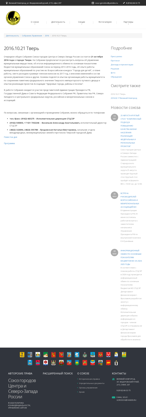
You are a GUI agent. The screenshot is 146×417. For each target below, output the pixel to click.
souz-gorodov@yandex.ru (106, 3)
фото (113, 72)
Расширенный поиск (58, 373)
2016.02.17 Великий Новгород (124, 98)
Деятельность (58, 22)
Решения (115, 68)
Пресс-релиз (116, 56)
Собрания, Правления (32, 35)
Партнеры (128, 22)
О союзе (35, 22)
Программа (9, 143)
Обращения (116, 77)
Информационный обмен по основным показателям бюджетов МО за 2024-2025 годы (131, 257)
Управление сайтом (17, 408)
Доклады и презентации (122, 64)
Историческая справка (89, 379)
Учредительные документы (92, 383)
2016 (47, 35)
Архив (82, 392)
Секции (81, 22)
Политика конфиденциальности (19, 404)
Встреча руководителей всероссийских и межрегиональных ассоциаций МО (130, 200)
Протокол (115, 60)
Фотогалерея (105, 22)
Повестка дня (11, 137)
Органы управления (88, 387)
